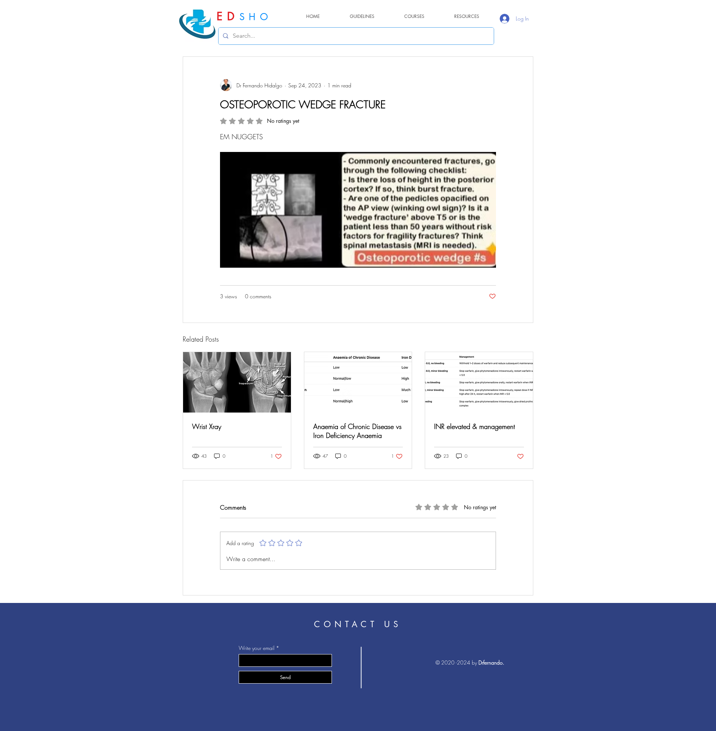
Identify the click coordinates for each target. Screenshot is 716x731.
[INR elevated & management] (479, 382)
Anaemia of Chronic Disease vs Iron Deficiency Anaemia (357, 431)
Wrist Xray (206, 426)
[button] (466, 16)
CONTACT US (358, 624)
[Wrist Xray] (237, 382)
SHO (255, 17)
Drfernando (490, 662)
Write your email (256, 648)
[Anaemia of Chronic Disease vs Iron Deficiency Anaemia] (358, 382)
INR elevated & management (474, 426)
